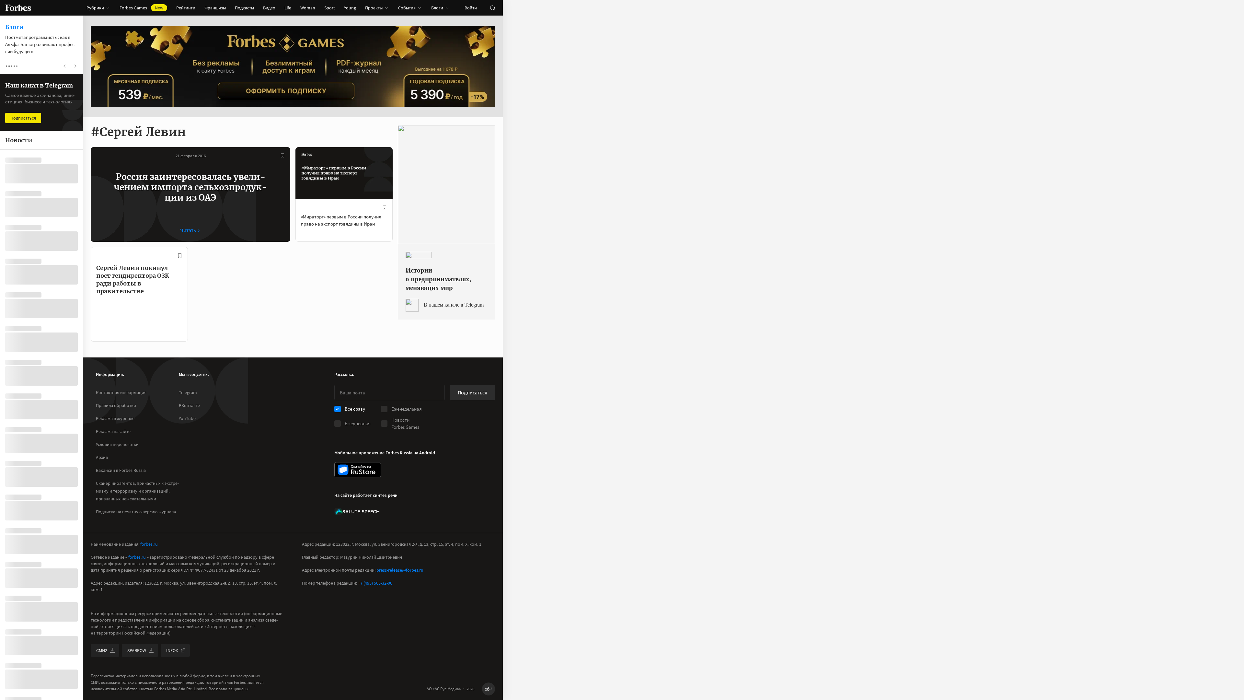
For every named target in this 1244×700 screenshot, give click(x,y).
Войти (471, 8)
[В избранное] (282, 155)
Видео (269, 8)
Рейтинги (185, 8)
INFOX (172, 650)
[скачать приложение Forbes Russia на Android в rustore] (357, 470)
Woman (307, 8)
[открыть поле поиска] (492, 8)
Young (350, 8)
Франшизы (215, 8)
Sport (329, 8)
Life (287, 8)
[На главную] (18, 8)
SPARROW (136, 650)
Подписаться (472, 392)
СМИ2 (101, 650)
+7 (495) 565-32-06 (375, 583)
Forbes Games (141, 8)
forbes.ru (149, 544)
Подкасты (244, 8)
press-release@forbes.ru (399, 570)
